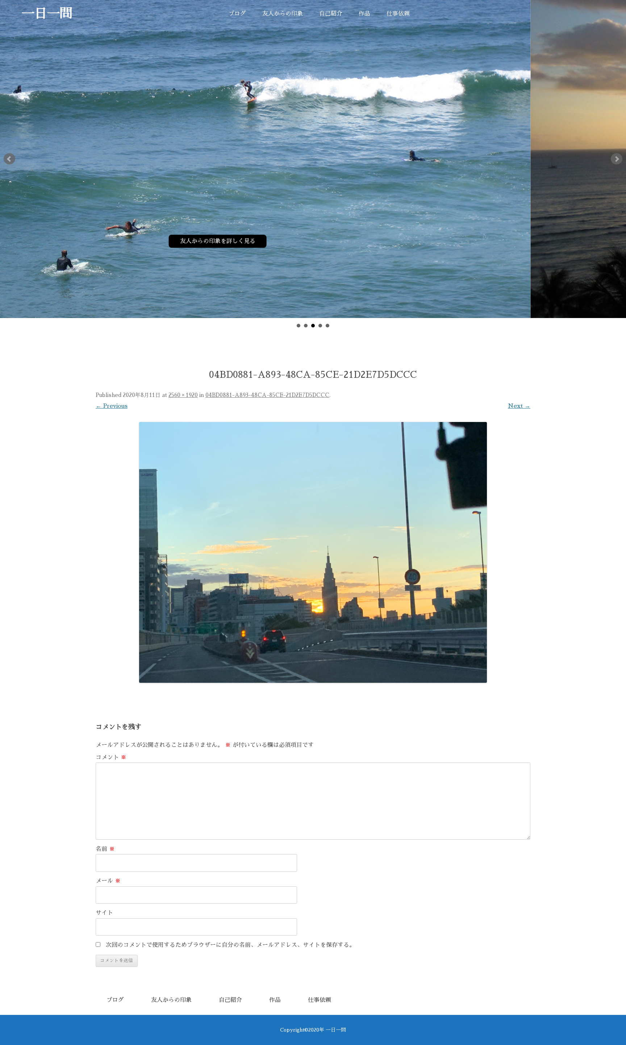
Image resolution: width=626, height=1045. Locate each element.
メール (108, 881)
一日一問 (47, 13)
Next (616, 159)
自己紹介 (330, 14)
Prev (9, 159)
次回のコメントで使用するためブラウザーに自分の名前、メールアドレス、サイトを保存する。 (230, 945)
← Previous (112, 406)
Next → (519, 406)
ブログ (237, 14)
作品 (364, 14)
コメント (111, 757)
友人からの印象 (282, 14)
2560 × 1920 (183, 395)
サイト (104, 913)
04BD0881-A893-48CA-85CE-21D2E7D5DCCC (267, 395)
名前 (105, 849)
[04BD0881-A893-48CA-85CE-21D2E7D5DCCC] (313, 552)
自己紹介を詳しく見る (313, 241)
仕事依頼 (398, 14)
